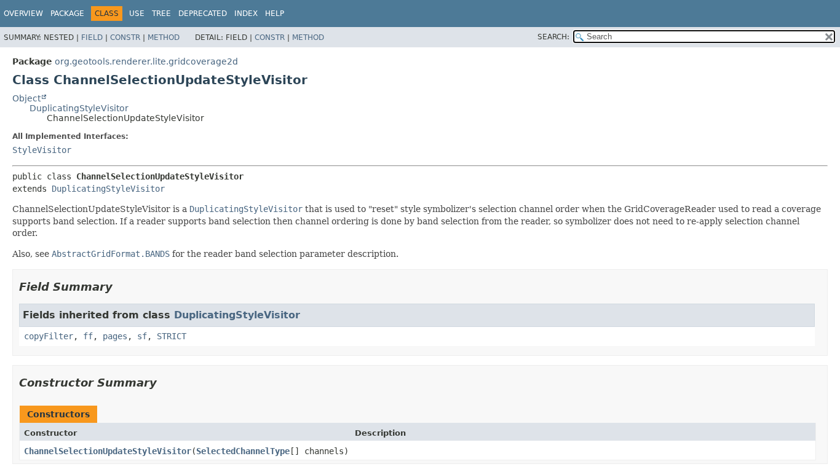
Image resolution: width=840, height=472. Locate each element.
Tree (161, 13)
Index (246, 13)
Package (67, 13)
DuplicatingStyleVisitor (79, 108)
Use (137, 13)
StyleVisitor (41, 150)
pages (115, 336)
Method (164, 37)
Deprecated (202, 13)
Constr (125, 37)
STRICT (171, 336)
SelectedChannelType (243, 451)
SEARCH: (553, 37)
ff (88, 336)
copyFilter (48, 336)
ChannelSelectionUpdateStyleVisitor (107, 451)
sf (142, 336)
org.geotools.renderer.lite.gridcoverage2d (146, 61)
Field (92, 37)
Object (26, 98)
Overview (23, 13)
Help (274, 13)
